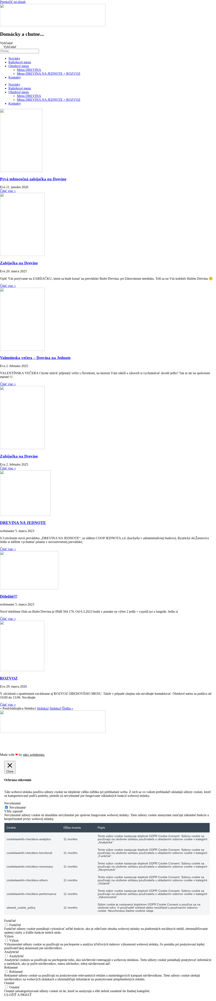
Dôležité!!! (8, 596)
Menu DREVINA (29, 70)
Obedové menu (18, 66)
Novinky (14, 58)
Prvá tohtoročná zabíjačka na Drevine (33, 179)
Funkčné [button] (10, 920)
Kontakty (14, 77)
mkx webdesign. (34, 754)
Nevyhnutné (17, 807)
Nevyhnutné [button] (12, 803)
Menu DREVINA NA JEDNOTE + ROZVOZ (48, 73)
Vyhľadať (6, 43)
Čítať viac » (8, 191)
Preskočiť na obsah (13, 2)
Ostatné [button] (9, 983)
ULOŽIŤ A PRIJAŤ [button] (18, 995)
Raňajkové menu (19, 62)
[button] (108, 735)
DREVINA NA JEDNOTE (23, 522)
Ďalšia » (67, 708)
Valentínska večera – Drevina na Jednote (35, 357)
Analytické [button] (11, 952)
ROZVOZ (9, 678)
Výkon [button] (9, 936)
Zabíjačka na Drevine (19, 263)
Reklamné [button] (11, 967)
